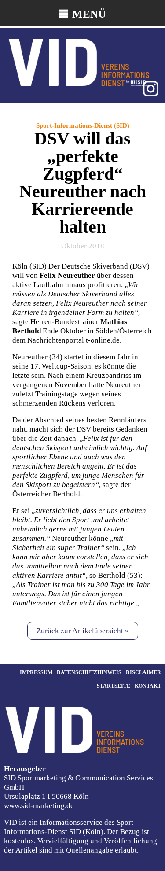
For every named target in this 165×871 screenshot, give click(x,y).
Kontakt (148, 686)
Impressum (36, 672)
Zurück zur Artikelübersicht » (83, 631)
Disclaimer (143, 672)
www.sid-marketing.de (39, 805)
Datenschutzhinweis (89, 672)
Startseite (113, 686)
